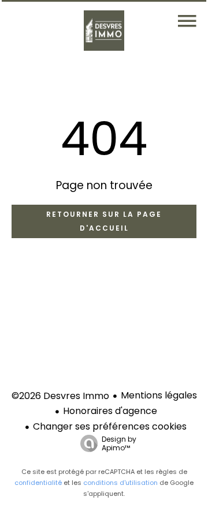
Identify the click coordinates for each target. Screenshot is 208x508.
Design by (119, 443)
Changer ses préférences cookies (110, 426)
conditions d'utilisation (120, 482)
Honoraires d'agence (110, 410)
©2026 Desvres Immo (60, 395)
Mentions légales (159, 395)
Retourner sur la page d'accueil (104, 221)
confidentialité (38, 482)
